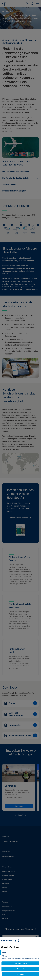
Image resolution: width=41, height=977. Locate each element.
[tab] (20, 952)
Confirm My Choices (20, 963)
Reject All (20, 969)
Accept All (20, 974)
